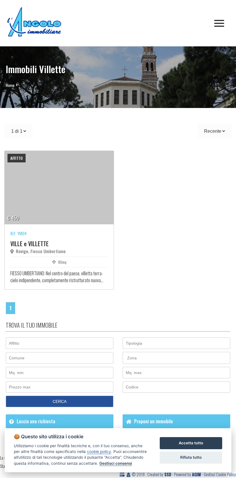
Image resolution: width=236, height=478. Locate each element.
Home (10, 85)
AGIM (196, 474)
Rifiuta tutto (191, 457)
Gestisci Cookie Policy (220, 474)
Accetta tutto (191, 443)
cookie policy (99, 451)
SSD (167, 474)
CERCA (59, 401)
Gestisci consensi (115, 463)
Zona (132, 358)
